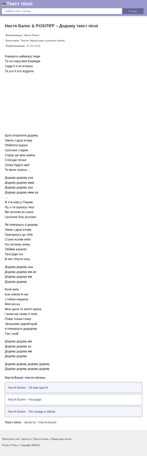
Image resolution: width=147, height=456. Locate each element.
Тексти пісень (41, 439)
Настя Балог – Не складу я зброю (31, 411)
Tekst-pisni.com (11, 439)
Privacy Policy (10, 445)
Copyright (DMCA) (30, 445)
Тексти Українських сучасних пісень (42, 40)
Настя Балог (31, 35)
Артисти (30, 422)
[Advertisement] (73, 103)
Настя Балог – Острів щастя (28, 387)
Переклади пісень (61, 439)
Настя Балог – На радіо (24, 399)
